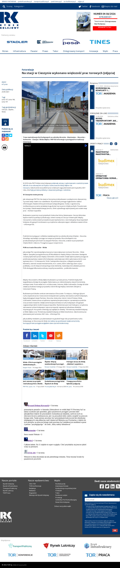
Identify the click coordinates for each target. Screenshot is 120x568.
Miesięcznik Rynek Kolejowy (39, 495)
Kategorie (18, 6)
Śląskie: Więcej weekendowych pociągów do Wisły (55, 364)
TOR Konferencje (35, 486)
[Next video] (32, 177)
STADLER (58, 491)
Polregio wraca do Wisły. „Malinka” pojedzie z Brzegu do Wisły (76, 364)
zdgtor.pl (81, 1)
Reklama (32, 491)
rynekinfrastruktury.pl (25, 1)
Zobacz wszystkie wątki (62, 506)
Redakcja (32, 488)
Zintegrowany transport (73, 51)
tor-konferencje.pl (70, 1)
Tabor (55, 51)
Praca (115, 51)
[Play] (26, 177)
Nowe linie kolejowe (62, 502)
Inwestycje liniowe (61, 486)
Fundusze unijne (61, 495)
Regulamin (33, 493)
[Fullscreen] (85, 177)
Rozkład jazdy (60, 484)
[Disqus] (55, 431)
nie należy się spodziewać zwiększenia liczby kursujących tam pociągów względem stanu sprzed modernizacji (51, 322)
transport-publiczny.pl (41, 1)
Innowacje (93, 51)
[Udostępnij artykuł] (7, 135)
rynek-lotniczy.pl (56, 1)
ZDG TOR (32, 484)
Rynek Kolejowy (8, 484)
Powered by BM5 (22, 565)
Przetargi (58, 497)
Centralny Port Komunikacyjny (66, 500)
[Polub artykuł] (3, 135)
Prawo (45, 51)
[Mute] (38, 177)
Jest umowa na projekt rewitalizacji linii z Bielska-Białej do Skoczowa (33, 383)
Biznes (5, 51)
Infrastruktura (19, 51)
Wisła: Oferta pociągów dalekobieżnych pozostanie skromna (32, 364)
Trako (57, 493)
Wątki (105, 51)
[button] (25, 107)
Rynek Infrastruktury (10, 486)
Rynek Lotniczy (8, 491)
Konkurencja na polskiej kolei (65, 488)
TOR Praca (6, 493)
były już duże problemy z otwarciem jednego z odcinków (50, 190)
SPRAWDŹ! (105, 17)
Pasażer (34, 51)
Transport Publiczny (10, 488)
